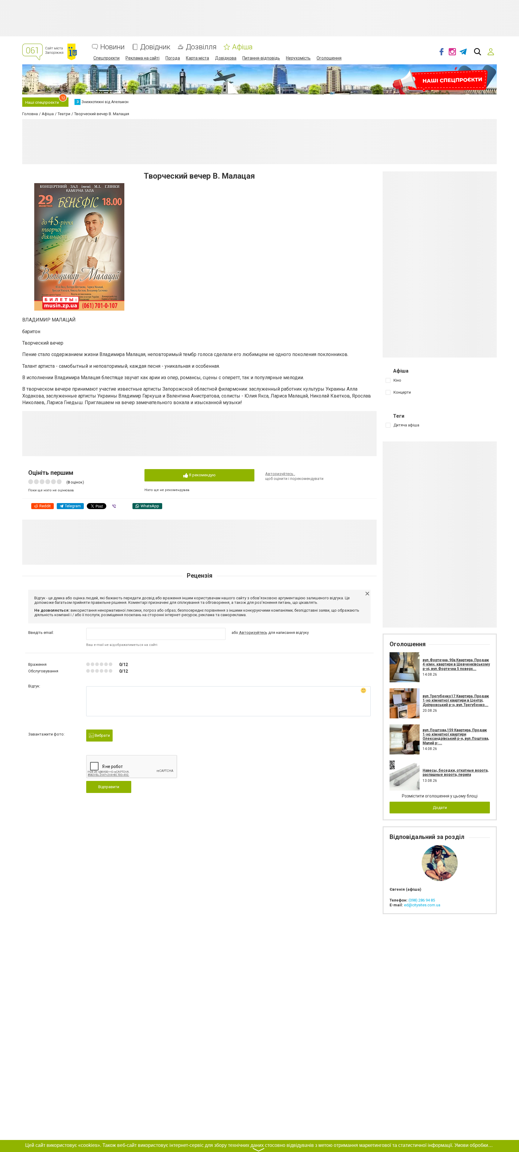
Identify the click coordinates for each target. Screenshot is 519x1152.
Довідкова (225, 58)
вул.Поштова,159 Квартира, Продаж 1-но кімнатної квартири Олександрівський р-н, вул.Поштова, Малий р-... (456, 736)
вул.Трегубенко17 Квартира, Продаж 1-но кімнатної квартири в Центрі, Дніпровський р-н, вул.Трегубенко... (456, 700)
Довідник (155, 47)
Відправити (108, 787)
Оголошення (329, 58)
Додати (440, 807)
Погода (172, 58)
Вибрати (102, 735)
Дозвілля (201, 47)
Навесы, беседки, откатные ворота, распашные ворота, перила (455, 772)
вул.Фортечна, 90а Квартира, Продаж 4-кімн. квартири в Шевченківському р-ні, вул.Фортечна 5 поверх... (456, 664)
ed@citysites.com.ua (422, 905)
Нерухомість (298, 58)
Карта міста (197, 58)
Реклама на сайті (142, 58)
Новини (112, 47)
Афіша (242, 47)
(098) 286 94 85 (421, 900)
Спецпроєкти (106, 58)
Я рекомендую (202, 475)
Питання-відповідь (261, 58)
